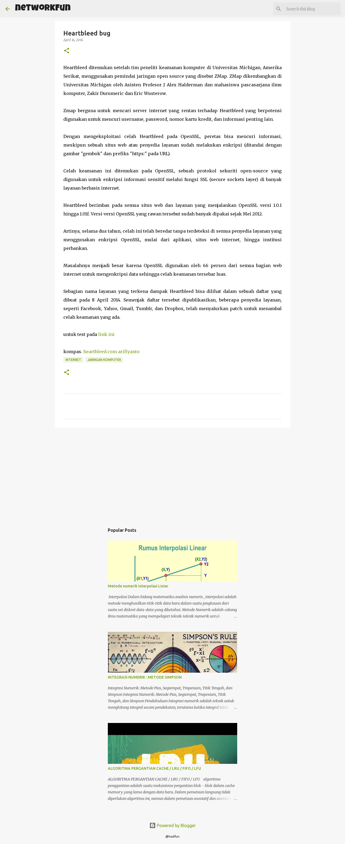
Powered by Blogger (176, 825)
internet (73, 359)
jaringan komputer (104, 359)
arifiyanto (129, 351)
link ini (107, 334)
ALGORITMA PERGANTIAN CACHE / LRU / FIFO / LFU (154, 768)
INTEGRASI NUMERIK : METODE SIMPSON (145, 677)
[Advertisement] (172, 473)
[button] (66, 51)
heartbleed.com (100, 351)
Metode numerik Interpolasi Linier (138, 586)
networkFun (43, 8)
